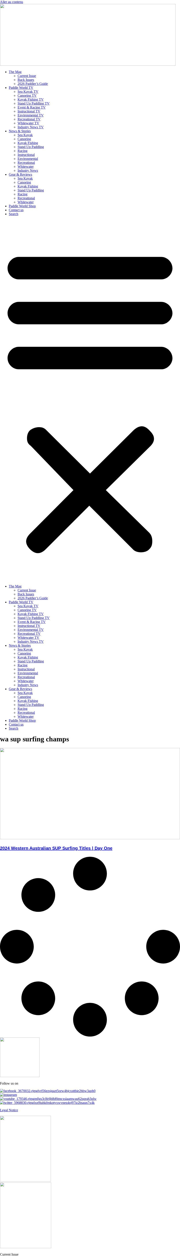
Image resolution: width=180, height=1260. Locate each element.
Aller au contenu (11, 2)
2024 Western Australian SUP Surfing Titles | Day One (56, 848)
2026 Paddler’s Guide (33, 84)
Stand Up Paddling (31, 147)
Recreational (26, 162)
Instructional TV (29, 111)
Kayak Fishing (28, 143)
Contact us (16, 210)
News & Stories (20, 131)
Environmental (28, 159)
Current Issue (27, 76)
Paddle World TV (21, 87)
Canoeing (24, 139)
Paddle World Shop (22, 206)
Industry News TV (31, 127)
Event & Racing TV (32, 107)
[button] (90, 400)
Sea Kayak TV (28, 91)
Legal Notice (9, 1110)
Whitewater (26, 166)
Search (13, 214)
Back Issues (26, 80)
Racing (22, 151)
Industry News (28, 170)
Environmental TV (31, 115)
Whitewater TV (28, 123)
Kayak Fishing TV (31, 99)
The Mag (15, 72)
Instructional (26, 155)
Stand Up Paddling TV (34, 103)
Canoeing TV (27, 95)
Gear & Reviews (20, 174)
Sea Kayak (25, 135)
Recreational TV (29, 119)
